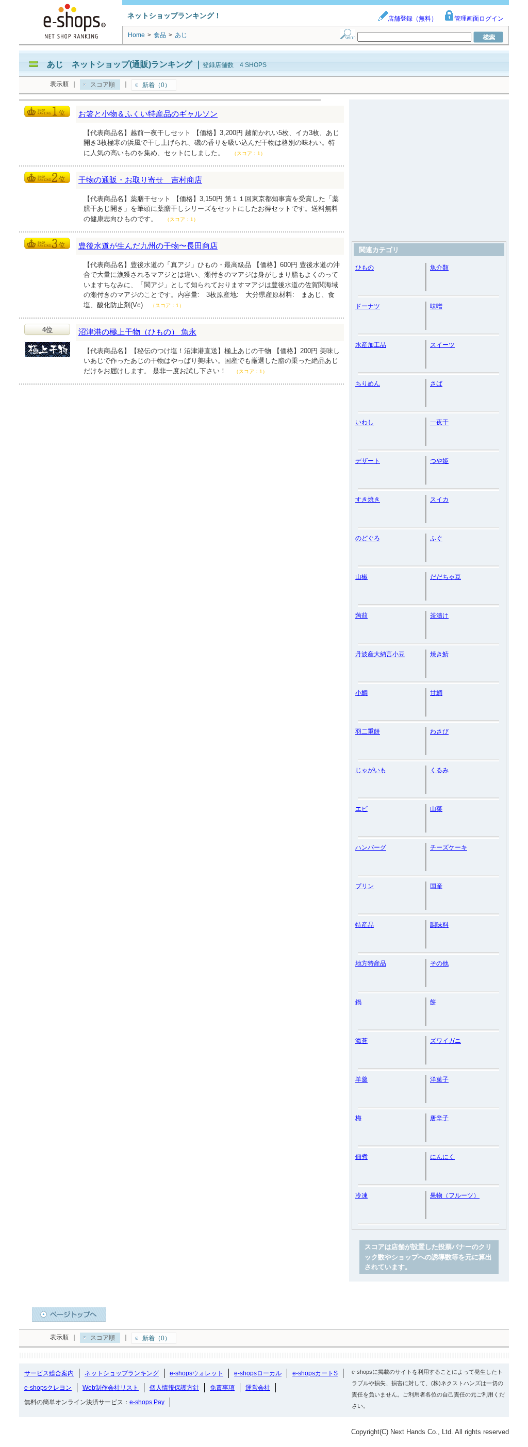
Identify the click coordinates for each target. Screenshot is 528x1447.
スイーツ (442, 344)
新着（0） (156, 85)
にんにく (442, 1156)
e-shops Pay (146, 1402)
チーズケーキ (448, 847)
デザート (367, 460)
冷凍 (361, 1195)
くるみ (439, 770)
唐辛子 (439, 1118)
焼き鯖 (439, 654)
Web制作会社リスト (110, 1387)
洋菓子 (439, 1079)
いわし (364, 422)
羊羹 (361, 1079)
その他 (439, 963)
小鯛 (361, 692)
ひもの (364, 267)
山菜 (436, 808)
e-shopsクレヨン (48, 1387)
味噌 (436, 306)
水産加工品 (370, 344)
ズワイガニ (445, 1040)
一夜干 (439, 422)
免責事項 (222, 1387)
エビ (361, 808)
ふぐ (436, 538)
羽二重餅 (367, 731)
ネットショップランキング (122, 1373)
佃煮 (361, 1156)
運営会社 (257, 1387)
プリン (364, 886)
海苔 (361, 1040)
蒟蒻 (361, 615)
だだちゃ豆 (445, 576)
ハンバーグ (370, 847)
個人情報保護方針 (174, 1387)
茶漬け (439, 615)
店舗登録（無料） (412, 18)
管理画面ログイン (479, 18)
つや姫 (439, 460)
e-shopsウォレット (196, 1373)
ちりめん (367, 383)
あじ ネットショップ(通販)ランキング (119, 64)
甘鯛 (436, 692)
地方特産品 (370, 963)
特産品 (364, 924)
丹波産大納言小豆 (380, 654)
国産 (436, 886)
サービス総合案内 (49, 1373)
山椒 (361, 576)
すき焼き (367, 499)
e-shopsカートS (315, 1373)
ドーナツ (367, 306)
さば (436, 383)
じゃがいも (370, 770)
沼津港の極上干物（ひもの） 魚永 (137, 331)
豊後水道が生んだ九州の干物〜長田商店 (148, 245)
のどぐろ (367, 538)
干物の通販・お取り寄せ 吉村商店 (140, 179)
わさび (439, 731)
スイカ (439, 499)
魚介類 (439, 267)
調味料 (439, 924)
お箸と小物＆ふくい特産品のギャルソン (148, 113)
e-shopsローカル (258, 1373)
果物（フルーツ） (455, 1195)
